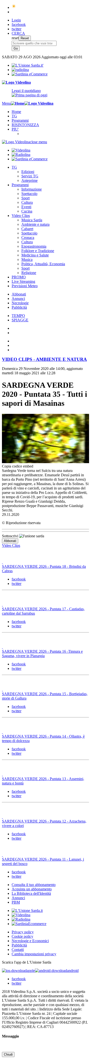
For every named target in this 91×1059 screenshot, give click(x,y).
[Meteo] (14, 7)
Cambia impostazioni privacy (34, 954)
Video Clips (21, 216)
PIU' (15, 129)
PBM (16, 902)
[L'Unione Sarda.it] (27, 65)
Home (16, 112)
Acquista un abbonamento (32, 889)
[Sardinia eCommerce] (30, 74)
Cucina (26, 211)
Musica (27, 259)
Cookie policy (22, 936)
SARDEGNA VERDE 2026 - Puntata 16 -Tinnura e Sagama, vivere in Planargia (42, 653)
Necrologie (20, 303)
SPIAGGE (20, 320)
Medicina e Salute (35, 255)
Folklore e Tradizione (37, 251)
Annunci (18, 298)
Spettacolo (29, 194)
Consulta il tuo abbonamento (34, 885)
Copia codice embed (17, 466)
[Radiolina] (20, 70)
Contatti (18, 949)
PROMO (19, 277)
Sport (25, 198)
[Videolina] (16, 82)
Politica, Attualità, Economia (43, 264)
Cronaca (27, 237)
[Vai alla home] (18, 103)
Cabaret (27, 229)
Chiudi (8, 1054)
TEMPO (18, 316)
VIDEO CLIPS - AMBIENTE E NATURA (44, 359)
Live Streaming (23, 281)
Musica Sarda (31, 220)
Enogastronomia (33, 246)
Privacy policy (23, 932)
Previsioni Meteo (25, 286)
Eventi (26, 207)
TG (14, 116)
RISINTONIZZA (25, 125)
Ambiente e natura (35, 224)
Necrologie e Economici (30, 941)
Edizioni (27, 172)
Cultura (27, 202)
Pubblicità (19, 307)
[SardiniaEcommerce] (29, 924)
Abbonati (19, 294)
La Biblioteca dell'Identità (31, 893)
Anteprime (29, 180)
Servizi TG (29, 176)
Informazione (31, 189)
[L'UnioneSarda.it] (27, 910)
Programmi (20, 120)
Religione (28, 273)
